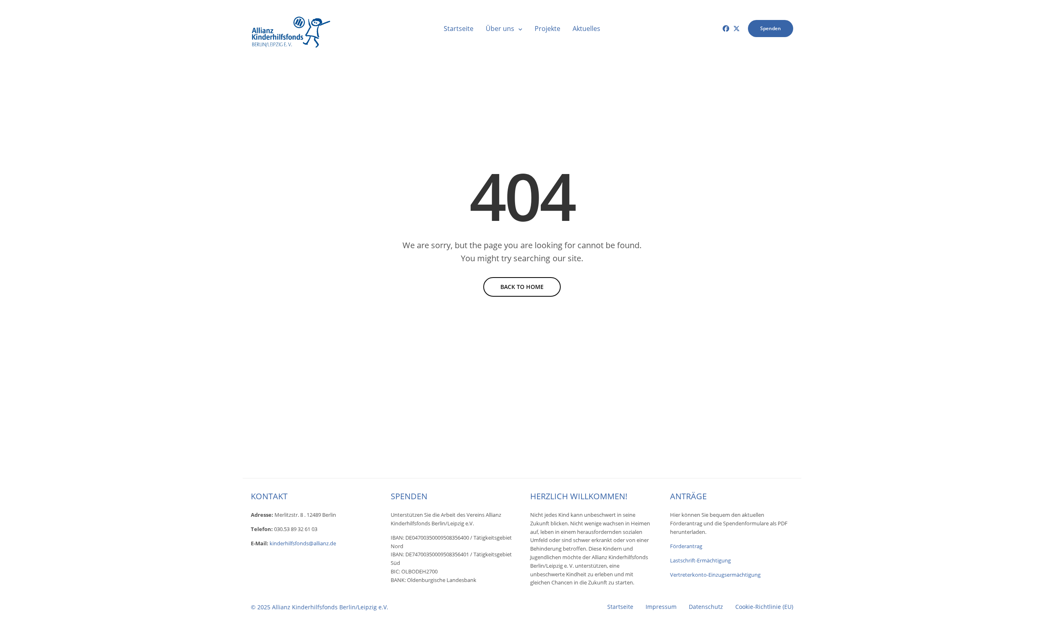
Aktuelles (586, 28)
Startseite (458, 28)
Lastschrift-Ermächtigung (700, 560)
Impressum (661, 607)
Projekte (547, 28)
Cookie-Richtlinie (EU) (764, 607)
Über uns (500, 28)
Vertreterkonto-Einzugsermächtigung (715, 574)
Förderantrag (686, 546)
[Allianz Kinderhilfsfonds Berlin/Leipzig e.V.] (291, 28)
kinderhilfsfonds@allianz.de (303, 543)
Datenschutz (706, 607)
